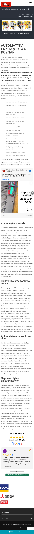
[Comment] (6, 215)
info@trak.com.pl (28, 16)
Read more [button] (5, 179)
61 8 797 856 (29, 14)
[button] (4, 27)
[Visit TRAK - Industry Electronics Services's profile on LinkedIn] (3, 170)
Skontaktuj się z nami (18, 532)
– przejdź (16, 78)
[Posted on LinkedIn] (30, 171)
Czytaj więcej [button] (7, 466)
